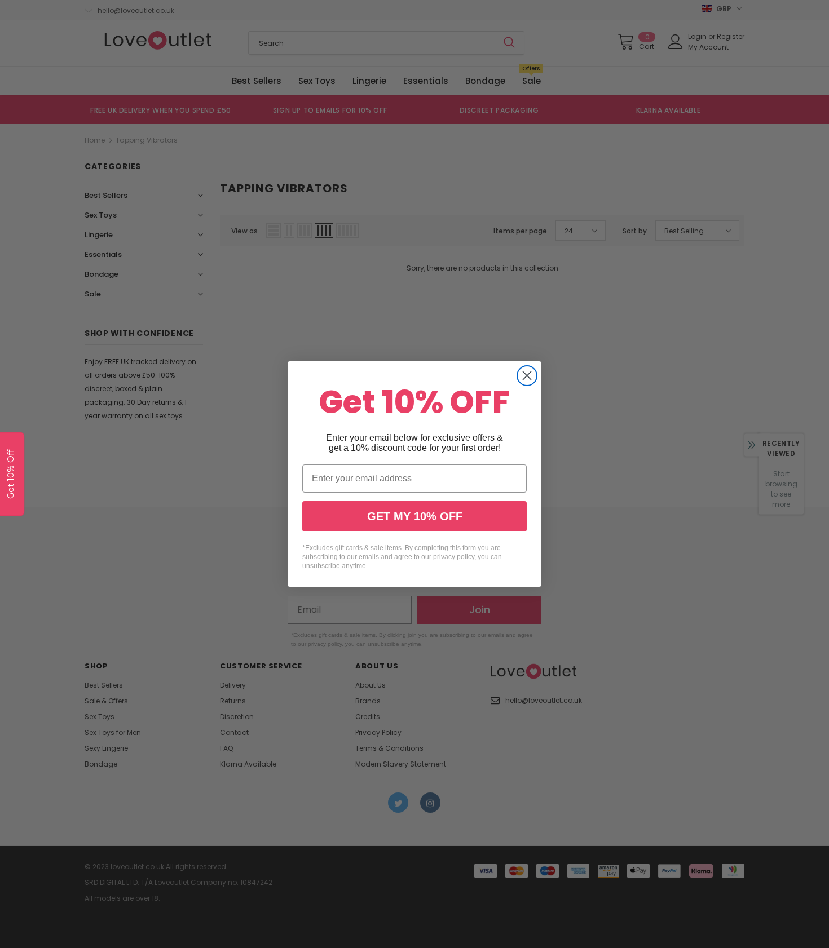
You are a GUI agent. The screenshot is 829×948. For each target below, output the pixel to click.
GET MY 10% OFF (414, 516)
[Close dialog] (527, 376)
